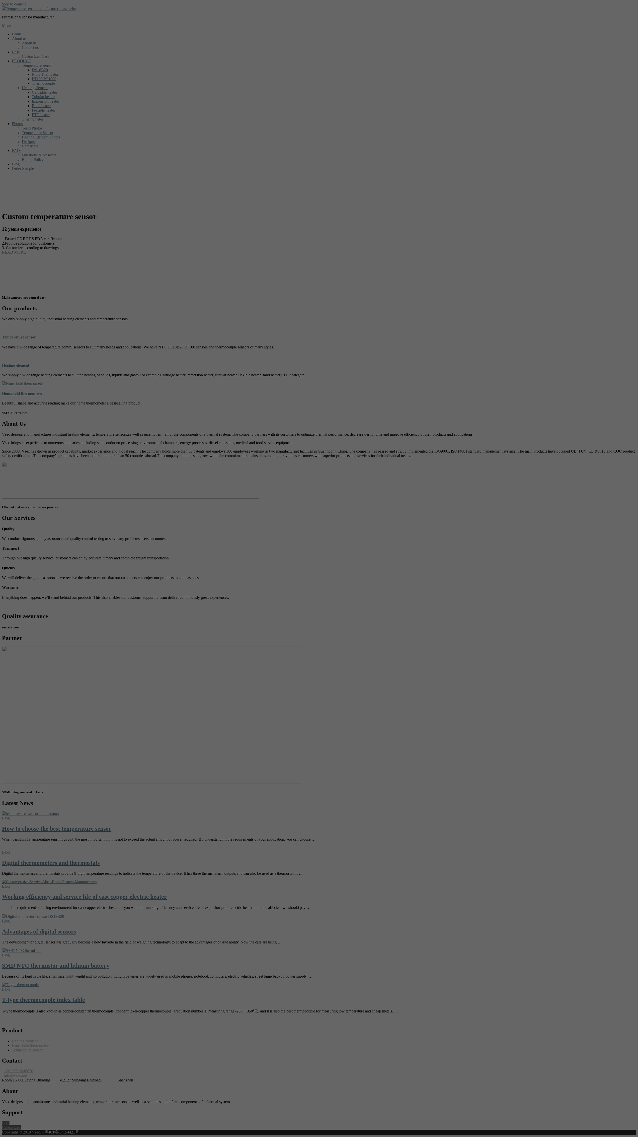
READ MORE (14, 252)
